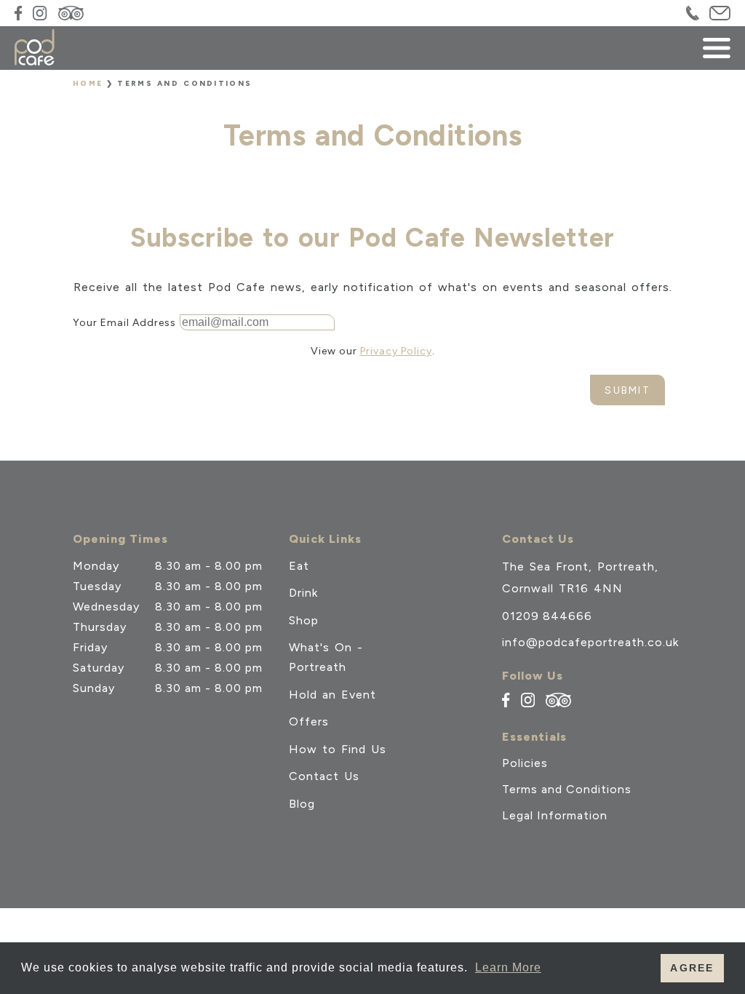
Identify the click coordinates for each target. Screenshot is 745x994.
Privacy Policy (396, 351)
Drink (303, 593)
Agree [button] (692, 968)
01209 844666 (547, 616)
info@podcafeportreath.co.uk (590, 642)
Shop (304, 620)
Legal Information (554, 816)
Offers (309, 721)
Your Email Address (124, 323)
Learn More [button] (508, 967)
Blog (302, 804)
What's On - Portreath (326, 657)
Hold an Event (332, 694)
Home (88, 83)
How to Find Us (337, 749)
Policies (525, 763)
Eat (299, 566)
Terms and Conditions (567, 789)
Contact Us (324, 776)
